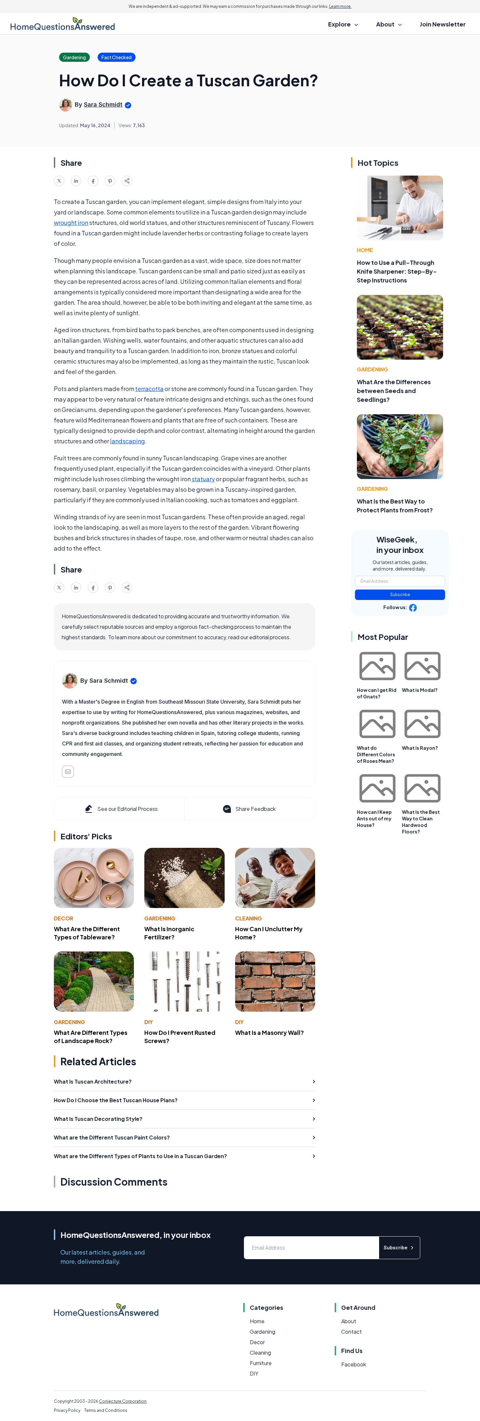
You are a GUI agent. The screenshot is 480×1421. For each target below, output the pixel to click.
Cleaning (248, 918)
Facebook (353, 1364)
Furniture (261, 1363)
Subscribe (400, 594)
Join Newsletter (443, 24)
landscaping (127, 441)
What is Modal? (420, 690)
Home (365, 250)
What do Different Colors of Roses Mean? (376, 754)
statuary (203, 479)
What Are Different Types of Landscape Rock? (90, 1036)
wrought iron (71, 222)
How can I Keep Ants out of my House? (374, 818)
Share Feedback (255, 808)
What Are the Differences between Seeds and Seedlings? (394, 390)
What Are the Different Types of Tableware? (87, 933)
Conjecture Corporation (123, 1401)
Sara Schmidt (103, 104)
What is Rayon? (420, 748)
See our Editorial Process (127, 808)
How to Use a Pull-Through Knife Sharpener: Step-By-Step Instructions (397, 271)
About (348, 1321)
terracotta (149, 388)
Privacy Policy (67, 1410)
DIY (148, 1022)
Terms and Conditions (105, 1410)
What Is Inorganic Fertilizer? (169, 933)
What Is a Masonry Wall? (269, 1032)
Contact (351, 1331)
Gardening (159, 918)
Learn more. (340, 6)
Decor (63, 918)
